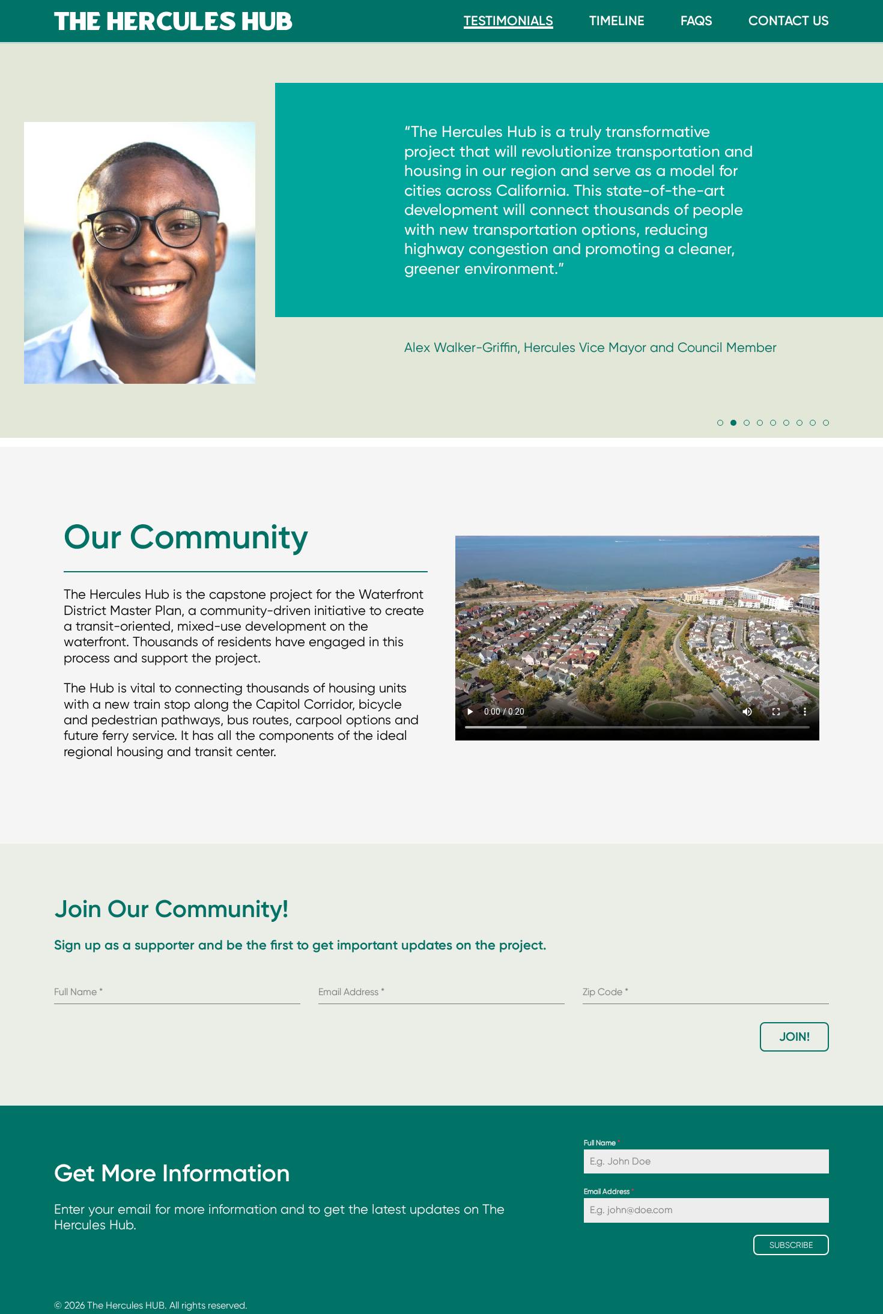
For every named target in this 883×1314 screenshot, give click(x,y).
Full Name (602, 1143)
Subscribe (791, 1245)
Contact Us (788, 21)
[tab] (720, 423)
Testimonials (508, 21)
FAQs (696, 21)
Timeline (617, 21)
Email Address (609, 1191)
